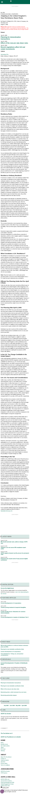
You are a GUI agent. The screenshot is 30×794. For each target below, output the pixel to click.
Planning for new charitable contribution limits (12, 649)
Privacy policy (4, 763)
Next (28, 706)
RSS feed (3, 749)
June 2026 (12, 705)
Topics (2, 747)
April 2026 (24, 705)
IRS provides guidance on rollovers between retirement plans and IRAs (14, 646)
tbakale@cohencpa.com (6, 511)
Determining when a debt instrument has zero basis (13, 692)
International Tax (4, 54)
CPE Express (4, 773)
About (6, 757)
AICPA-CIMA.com (5, 779)
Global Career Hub (5, 785)
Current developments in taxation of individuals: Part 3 (14, 617)
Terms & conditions (5, 765)
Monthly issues (4, 744)
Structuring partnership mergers (9, 695)
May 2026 (18, 705)
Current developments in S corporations (11, 603)
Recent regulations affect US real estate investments (13, 48)
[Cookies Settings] (2, 791)
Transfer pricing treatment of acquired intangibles (13, 607)
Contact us (3, 758)
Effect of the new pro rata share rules (14, 43)
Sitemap (3, 750)
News (2, 742)
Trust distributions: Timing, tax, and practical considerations (12, 654)
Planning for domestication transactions (11, 682)
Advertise (3, 761)
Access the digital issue (7, 588)
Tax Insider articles (5, 745)
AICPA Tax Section (6, 713)
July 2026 (6, 705)
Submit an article (5, 760)
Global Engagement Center (7, 784)
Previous (2, 706)
